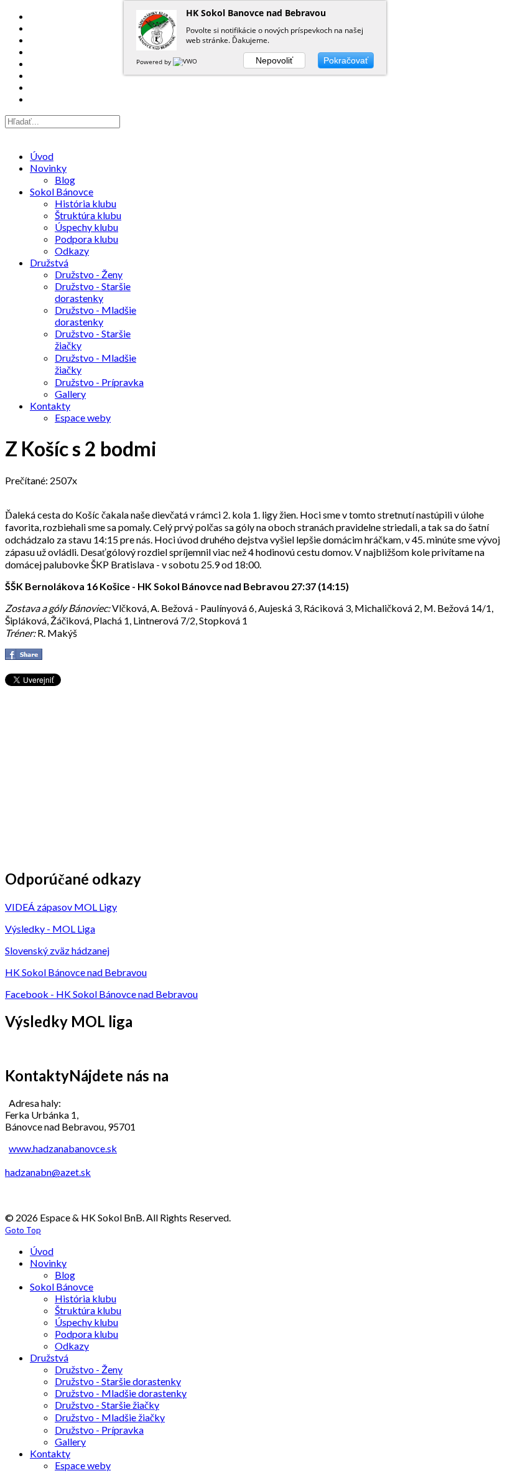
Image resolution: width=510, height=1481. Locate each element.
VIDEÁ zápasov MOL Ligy (61, 907)
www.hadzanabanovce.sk (63, 1148)
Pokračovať (345, 60)
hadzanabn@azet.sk (48, 1172)
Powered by (154, 61)
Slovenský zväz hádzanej (57, 950)
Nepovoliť (274, 60)
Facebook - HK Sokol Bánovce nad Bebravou (101, 994)
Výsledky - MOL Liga (50, 928)
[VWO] (186, 61)
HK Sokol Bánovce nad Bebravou (76, 972)
